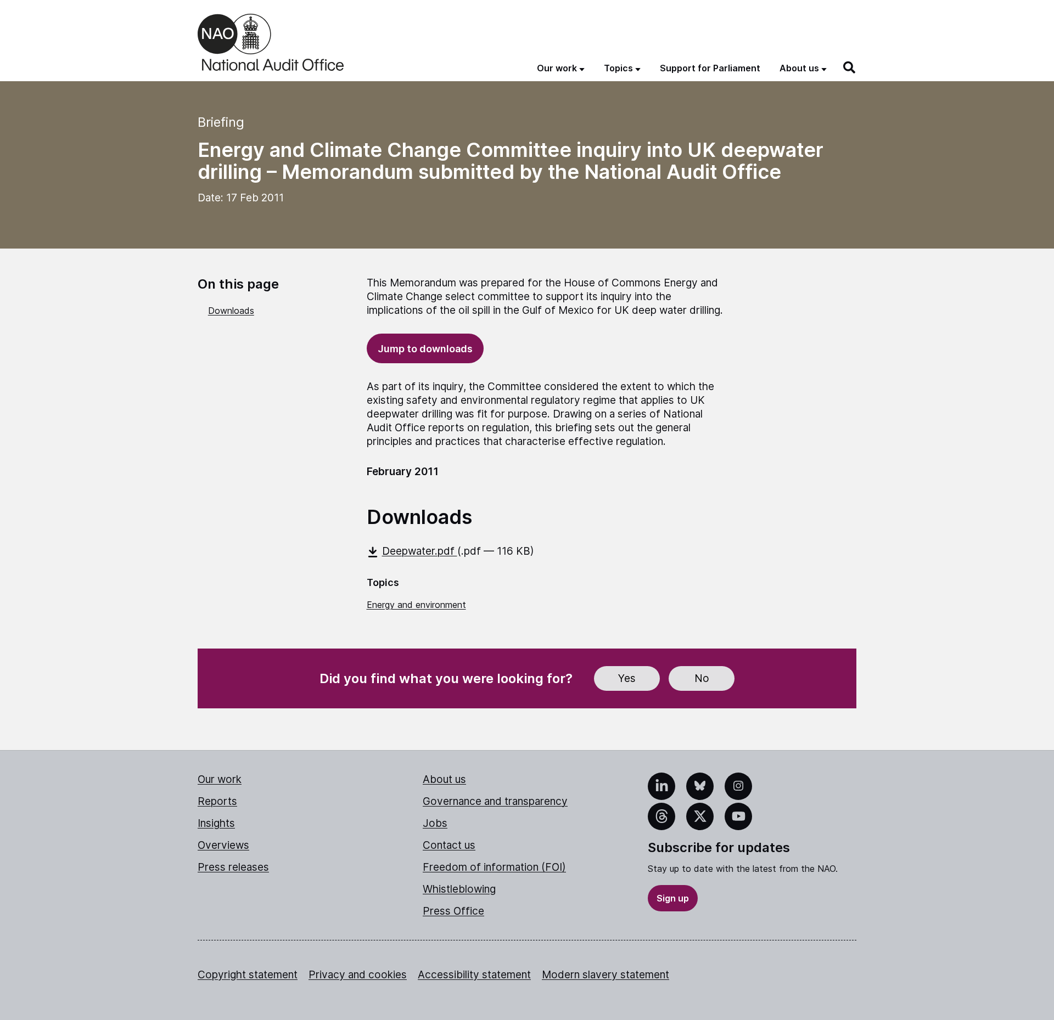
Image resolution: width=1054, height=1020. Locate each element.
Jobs (435, 823)
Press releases (233, 867)
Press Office (453, 911)
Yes (627, 678)
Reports (217, 801)
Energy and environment (416, 604)
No (701, 678)
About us (444, 779)
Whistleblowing (459, 889)
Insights (216, 823)
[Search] (849, 67)
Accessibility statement (474, 974)
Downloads (231, 310)
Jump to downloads (425, 348)
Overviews (223, 845)
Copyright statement (248, 974)
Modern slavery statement (605, 974)
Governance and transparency (495, 801)
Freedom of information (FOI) (494, 867)
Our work (220, 779)
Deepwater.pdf (419, 551)
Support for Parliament (710, 68)
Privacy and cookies (358, 974)
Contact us (449, 845)
